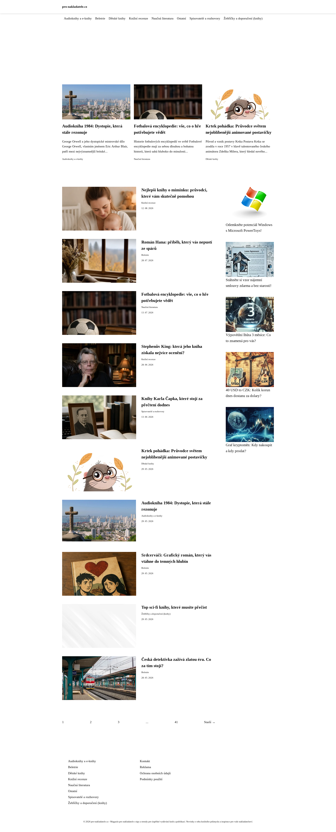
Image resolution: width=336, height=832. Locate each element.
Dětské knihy (117, 18)
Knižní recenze (138, 18)
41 (176, 722)
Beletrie (100, 18)
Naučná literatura (162, 18)
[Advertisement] (168, 47)
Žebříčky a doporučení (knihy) (243, 18)
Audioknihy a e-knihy (78, 18)
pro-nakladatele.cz (74, 6)
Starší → (209, 722)
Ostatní (181, 18)
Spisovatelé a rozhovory (205, 18)
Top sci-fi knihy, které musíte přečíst (174, 607)
